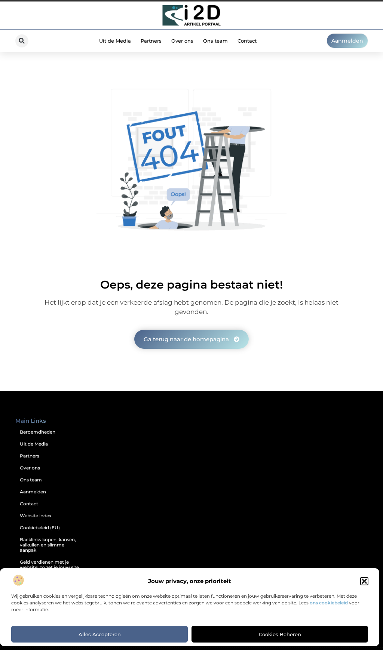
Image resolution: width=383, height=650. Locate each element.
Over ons (182, 41)
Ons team (215, 41)
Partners (151, 41)
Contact (247, 41)
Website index (36, 515)
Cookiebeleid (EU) (40, 527)
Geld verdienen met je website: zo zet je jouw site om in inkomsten (49, 567)
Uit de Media (115, 41)
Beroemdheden (37, 432)
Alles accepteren (100, 634)
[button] (364, 581)
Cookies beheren (280, 634)
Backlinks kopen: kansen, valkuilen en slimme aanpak (48, 545)
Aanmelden (33, 492)
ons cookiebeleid (329, 603)
